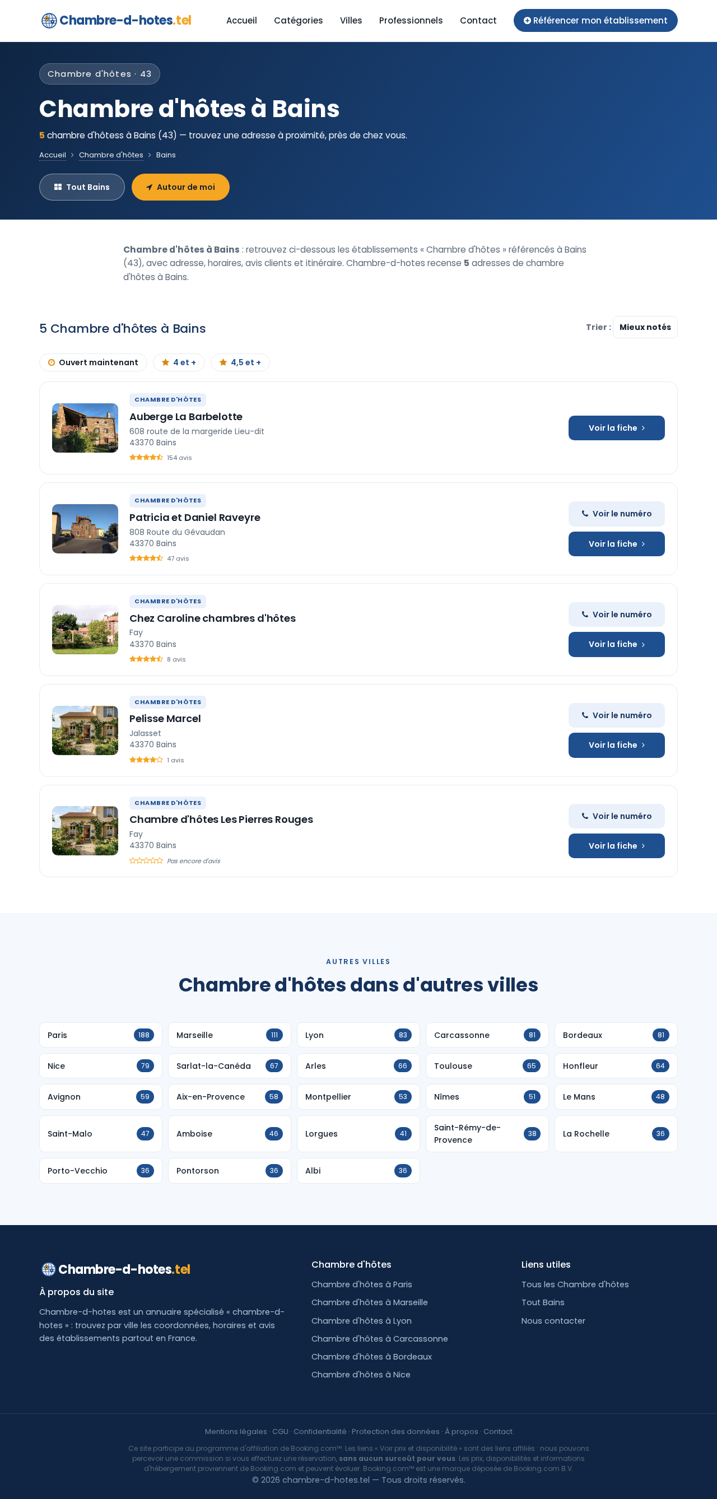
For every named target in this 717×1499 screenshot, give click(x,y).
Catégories (298, 20)
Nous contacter (553, 1320)
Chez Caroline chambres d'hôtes (212, 618)
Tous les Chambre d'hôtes (575, 1284)
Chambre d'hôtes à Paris (361, 1284)
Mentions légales (236, 1431)
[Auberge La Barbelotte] (85, 428)
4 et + (184, 362)
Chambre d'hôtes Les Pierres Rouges (221, 819)
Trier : (599, 327)
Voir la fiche (613, 428)
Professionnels (411, 20)
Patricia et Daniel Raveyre (194, 517)
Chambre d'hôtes (111, 155)
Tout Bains (88, 187)
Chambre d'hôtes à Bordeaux (371, 1356)
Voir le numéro (622, 513)
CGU (280, 1431)
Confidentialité (320, 1431)
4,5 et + (246, 362)
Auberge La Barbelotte (186, 416)
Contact (478, 20)
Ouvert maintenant (98, 362)
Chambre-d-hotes (125, 20)
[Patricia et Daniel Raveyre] (85, 528)
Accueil (241, 20)
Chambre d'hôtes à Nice (361, 1374)
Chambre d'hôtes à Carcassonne (379, 1338)
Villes (351, 20)
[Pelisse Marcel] (85, 730)
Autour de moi (186, 187)
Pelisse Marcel (165, 718)
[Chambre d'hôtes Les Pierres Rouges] (85, 830)
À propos (461, 1431)
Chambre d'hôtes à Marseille (369, 1302)
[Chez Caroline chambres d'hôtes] (85, 629)
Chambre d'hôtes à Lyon (361, 1320)
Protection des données (396, 1431)
